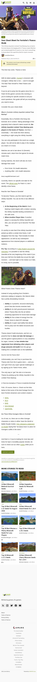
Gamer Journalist (18, 650)
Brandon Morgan (6, 537)
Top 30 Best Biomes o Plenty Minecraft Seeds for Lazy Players (9, 531)
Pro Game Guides (18, 631)
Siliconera (18, 643)
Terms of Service (5, 615)
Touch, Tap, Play (18, 660)
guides (22, 444)
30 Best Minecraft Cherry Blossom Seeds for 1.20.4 (27, 557)
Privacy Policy (5, 617)
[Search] (23, 2)
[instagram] (7, 605)
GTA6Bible (18, 667)
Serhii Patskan (23, 491)
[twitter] (11, 605)
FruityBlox (18, 662)
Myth (6, 403)
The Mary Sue (18, 657)
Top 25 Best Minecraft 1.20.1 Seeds (27, 529)
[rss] (3, 605)
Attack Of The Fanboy (18, 638)
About (3, 612)
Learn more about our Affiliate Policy (9, 461)
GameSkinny (18, 652)
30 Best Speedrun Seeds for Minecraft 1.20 (26, 486)
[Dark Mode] (27, 2)
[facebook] (16, 605)
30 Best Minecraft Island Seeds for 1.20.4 (27, 507)
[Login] (34, 2)
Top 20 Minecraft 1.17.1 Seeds (7, 556)
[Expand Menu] (30, 2)
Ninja (7, 398)
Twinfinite (18, 633)
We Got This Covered (18, 645)
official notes (13, 183)
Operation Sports (18, 655)
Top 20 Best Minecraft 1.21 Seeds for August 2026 (9, 508)
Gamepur (18, 636)
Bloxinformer (18, 664)
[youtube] (20, 605)
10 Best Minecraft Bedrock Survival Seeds (7, 486)
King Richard (9, 406)
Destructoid (18, 648)
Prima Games (18, 640)
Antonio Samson (6, 491)
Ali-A (6, 400)
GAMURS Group (32, 671)
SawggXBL (8, 409)
